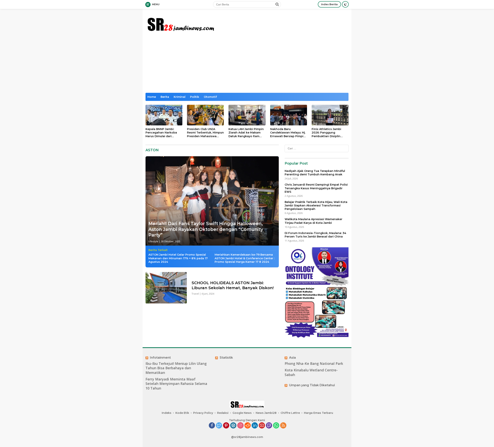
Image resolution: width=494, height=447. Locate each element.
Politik (194, 97)
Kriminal (179, 97)
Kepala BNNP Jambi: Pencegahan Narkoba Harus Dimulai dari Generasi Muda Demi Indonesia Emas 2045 (161, 132)
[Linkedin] (255, 425)
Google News (242, 413)
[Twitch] (269, 425)
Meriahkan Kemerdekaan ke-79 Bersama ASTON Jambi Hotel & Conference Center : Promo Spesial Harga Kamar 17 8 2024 (245, 258)
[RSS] (283, 425)
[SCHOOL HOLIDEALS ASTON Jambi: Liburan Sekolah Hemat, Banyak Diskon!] (166, 287)
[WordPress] (233, 425)
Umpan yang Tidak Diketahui (312, 385)
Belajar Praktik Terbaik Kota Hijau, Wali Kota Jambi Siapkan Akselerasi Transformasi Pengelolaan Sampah (316, 205)
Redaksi (222, 413)
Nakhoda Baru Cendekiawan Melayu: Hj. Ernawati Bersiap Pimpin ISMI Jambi (287, 132)
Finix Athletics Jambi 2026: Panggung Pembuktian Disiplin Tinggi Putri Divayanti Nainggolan (327, 132)
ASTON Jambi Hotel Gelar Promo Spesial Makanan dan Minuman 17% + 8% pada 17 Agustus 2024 (178, 258)
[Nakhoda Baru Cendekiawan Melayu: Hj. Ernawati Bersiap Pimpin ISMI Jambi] (288, 115)
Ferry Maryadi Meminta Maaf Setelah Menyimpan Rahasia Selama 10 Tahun (176, 383)
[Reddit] (247, 425)
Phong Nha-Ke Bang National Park (314, 363)
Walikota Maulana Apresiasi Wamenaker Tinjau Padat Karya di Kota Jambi (313, 220)
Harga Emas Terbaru (318, 413)
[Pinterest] (226, 425)
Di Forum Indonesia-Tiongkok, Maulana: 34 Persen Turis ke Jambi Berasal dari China (315, 234)
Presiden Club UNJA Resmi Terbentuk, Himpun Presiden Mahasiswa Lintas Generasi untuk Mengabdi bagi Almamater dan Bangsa (205, 132)
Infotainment (160, 357)
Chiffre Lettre (290, 413)
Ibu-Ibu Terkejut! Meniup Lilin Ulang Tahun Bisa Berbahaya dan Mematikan (176, 368)
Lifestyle (153, 241)
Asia (292, 357)
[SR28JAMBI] (180, 23)
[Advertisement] (258, 64)
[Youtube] (262, 425)
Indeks (166, 413)
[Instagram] (240, 425)
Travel (195, 293)
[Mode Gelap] (345, 4)
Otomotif (210, 97)
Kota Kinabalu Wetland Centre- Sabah (311, 372)
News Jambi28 (266, 413)
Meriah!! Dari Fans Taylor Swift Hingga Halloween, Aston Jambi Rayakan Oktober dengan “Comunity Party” (205, 229)
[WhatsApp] (276, 425)
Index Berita (329, 4)
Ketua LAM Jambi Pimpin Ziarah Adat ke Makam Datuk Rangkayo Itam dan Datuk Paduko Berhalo (246, 132)
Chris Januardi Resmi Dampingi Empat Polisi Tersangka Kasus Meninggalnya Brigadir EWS (316, 188)
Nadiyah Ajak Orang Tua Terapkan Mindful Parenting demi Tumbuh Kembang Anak (315, 172)
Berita (165, 97)
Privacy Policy (203, 413)
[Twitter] (219, 425)
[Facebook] (212, 425)
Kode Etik (182, 413)
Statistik (226, 357)
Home (151, 97)
